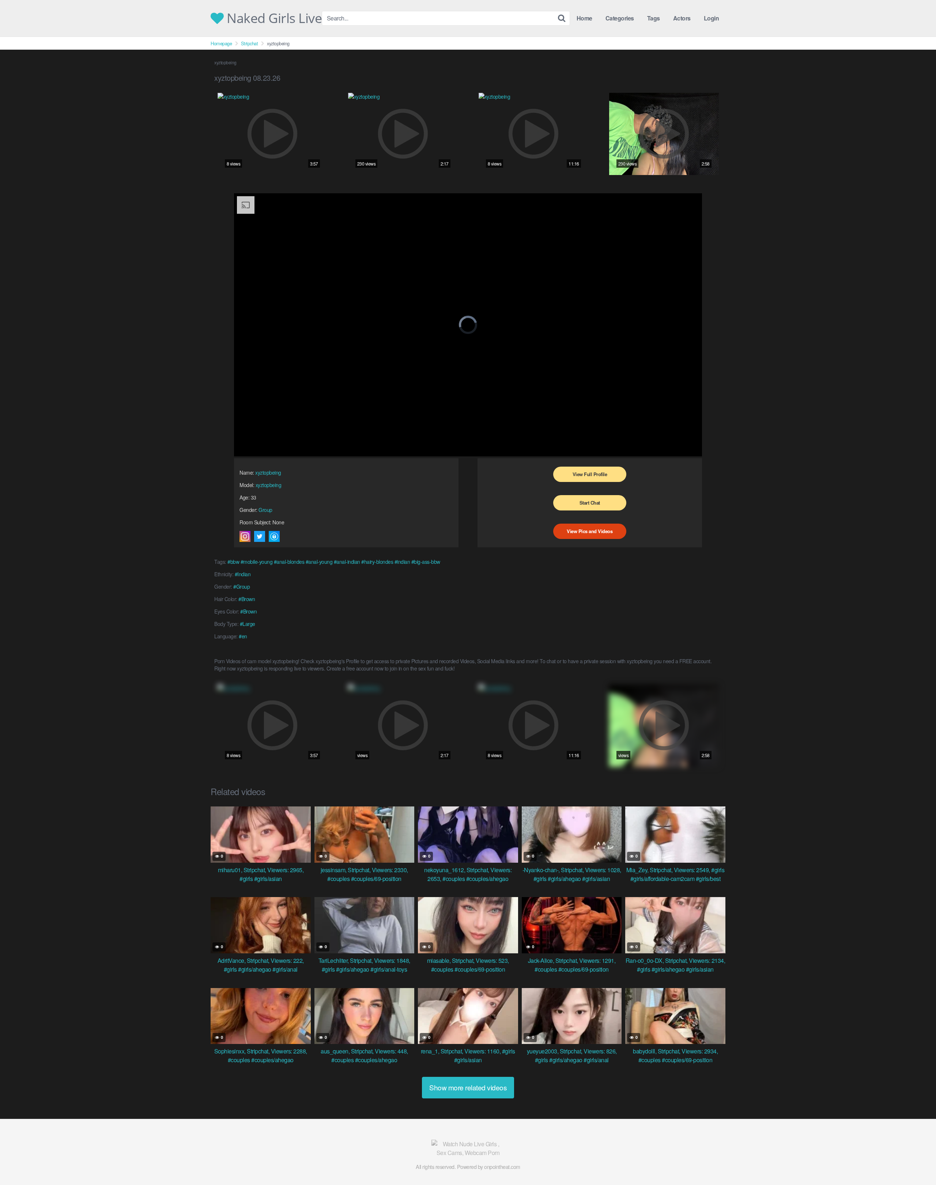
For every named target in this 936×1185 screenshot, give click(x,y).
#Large (247, 623)
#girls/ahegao (564, 878)
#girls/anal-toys (388, 969)
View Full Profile (590, 474)
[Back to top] (916, 1161)
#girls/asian (268, 878)
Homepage (221, 43)
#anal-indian (347, 561)
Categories (619, 18)
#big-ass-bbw (425, 561)
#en (243, 636)
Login (711, 18)
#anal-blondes (289, 561)
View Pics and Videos (589, 531)
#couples (338, 878)
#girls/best (708, 878)
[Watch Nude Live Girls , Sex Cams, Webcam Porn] (468, 1148)
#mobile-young (257, 561)
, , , (261, 870)
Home (584, 18)
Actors (682, 18)
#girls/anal (285, 969)
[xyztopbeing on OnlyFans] (274, 536)
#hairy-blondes (377, 561)
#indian (402, 561)
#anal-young (319, 561)
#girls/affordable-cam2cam (662, 878)
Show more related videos (468, 1087)
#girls (246, 878)
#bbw (233, 561)
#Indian (243, 574)
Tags (653, 18)
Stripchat (249, 43)
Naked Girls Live (273, 18)
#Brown (246, 599)
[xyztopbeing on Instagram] (244, 536)
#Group (241, 586)
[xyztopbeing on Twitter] (259, 536)
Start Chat (590, 502)
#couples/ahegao (487, 878)
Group (265, 509)
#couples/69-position (376, 878)
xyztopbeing (268, 472)
